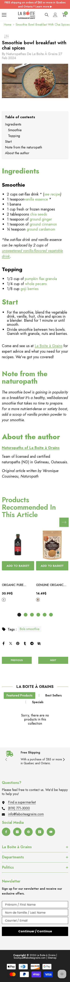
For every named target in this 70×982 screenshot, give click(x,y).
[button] (64, 522)
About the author (17, 153)
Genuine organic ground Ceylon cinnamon (50, 585)
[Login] (55, 15)
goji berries (29, 289)
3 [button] (32, 615)
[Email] (39, 643)
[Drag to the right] (63, 759)
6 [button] (51, 615)
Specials (37, 702)
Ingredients (13, 124)
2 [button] (25, 615)
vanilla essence (36, 199)
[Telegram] (32, 643)
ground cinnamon (43, 224)
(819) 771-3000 (19, 808)
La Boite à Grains (48, 346)
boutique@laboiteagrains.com (30, 958)
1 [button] (19, 615)
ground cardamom (41, 229)
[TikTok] (39, 832)
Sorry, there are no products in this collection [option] (35, 719)
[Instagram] (17, 832)
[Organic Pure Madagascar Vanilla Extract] (18, 545)
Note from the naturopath (23, 147)
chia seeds (38, 214)
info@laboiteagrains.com (26, 814)
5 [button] (44, 615)
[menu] (4, 15)
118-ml (4, 600)
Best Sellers (53, 695)
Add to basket (18, 566)
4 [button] (38, 615)
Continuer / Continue (35, 931)
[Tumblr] (25, 643)
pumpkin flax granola (41, 278)
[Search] (46, 15)
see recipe (52, 194)
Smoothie (15, 130)
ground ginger (41, 219)
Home (7, 25)
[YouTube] (51, 832)
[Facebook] (3, 643)
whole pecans (36, 284)
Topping (14, 135)
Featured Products (19, 695)
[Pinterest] (17, 643)
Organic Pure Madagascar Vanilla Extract (15, 585)
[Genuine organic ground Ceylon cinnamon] (52, 545)
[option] (18, 565)
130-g (38, 600)
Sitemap (52, 958)
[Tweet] (10, 643)
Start (8, 141)
